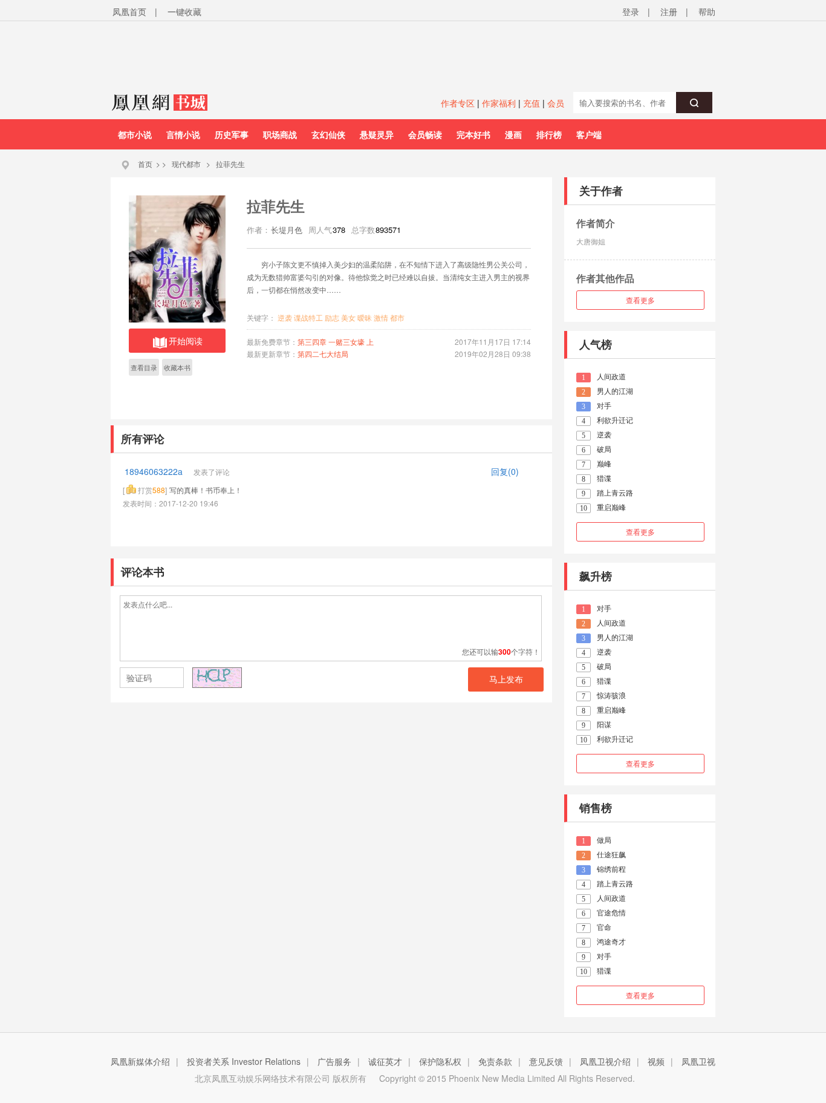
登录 (630, 11)
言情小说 (183, 134)
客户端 (589, 134)
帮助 (706, 11)
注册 (668, 11)
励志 (332, 317)
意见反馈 (546, 1061)
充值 (531, 103)
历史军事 (232, 134)
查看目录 (144, 367)
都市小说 (135, 134)
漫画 (513, 134)
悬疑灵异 (377, 134)
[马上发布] (184, 678)
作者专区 (458, 103)
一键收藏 (184, 11)
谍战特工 (308, 317)
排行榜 (549, 134)
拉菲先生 (230, 164)
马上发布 (506, 679)
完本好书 (473, 134)
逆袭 (285, 317)
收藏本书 (177, 367)
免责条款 (495, 1061)
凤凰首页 (129, 11)
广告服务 (334, 1061)
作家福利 (499, 103)
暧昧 (364, 317)
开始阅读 (186, 341)
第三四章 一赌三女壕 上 (336, 341)
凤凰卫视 (698, 1061)
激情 (381, 317)
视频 (656, 1061)
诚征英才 (385, 1061)
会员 (555, 103)
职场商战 (280, 134)
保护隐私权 (440, 1061)
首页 (145, 164)
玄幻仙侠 (328, 134)
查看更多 (640, 300)
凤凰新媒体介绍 (140, 1061)
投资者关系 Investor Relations (244, 1061)
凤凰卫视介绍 (605, 1061)
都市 (397, 317)
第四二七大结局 (323, 354)
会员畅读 (425, 134)
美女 (348, 317)
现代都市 (186, 164)
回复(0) (505, 471)
